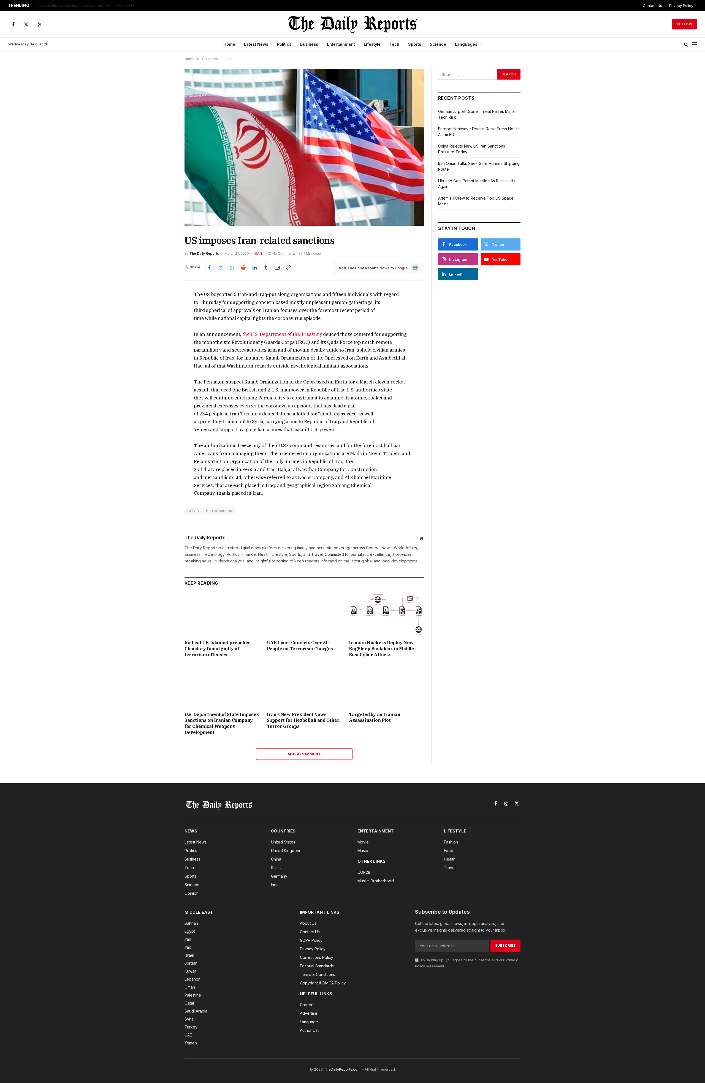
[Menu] (694, 44)
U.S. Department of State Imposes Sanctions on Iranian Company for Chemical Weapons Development (222, 723)
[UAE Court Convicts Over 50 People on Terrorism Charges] (304, 614)
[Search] (686, 44)
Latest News (256, 44)
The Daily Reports (204, 253)
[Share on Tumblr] (266, 267)
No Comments (284, 253)
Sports (414, 44)
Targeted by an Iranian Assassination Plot (374, 717)
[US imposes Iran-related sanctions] (304, 147)
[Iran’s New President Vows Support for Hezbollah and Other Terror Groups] (304, 686)
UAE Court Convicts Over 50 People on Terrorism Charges (300, 645)
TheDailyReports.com (342, 1069)
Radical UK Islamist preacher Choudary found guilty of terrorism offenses (217, 648)
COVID (193, 510)
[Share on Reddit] (243, 267)
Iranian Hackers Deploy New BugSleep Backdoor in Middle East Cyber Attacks (381, 648)
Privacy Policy (681, 5)
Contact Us (652, 5)
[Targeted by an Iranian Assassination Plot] (386, 686)
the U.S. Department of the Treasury (282, 334)
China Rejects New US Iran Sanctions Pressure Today (85, 5)
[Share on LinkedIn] (254, 267)
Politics (284, 44)
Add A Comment (304, 754)
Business (309, 44)
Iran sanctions (219, 510)
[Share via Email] (277, 267)
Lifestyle (372, 44)
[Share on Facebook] (209, 267)
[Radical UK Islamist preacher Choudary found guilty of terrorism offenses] (222, 614)
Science (438, 44)
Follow (684, 24)
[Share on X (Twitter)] (221, 267)
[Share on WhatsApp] (232, 267)
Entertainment (341, 44)
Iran (258, 253)
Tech (394, 44)
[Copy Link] (288, 267)
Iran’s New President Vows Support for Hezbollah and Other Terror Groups (303, 720)
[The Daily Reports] (352, 24)
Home (229, 44)
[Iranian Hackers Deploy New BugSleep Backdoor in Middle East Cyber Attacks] (386, 614)
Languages (466, 44)
